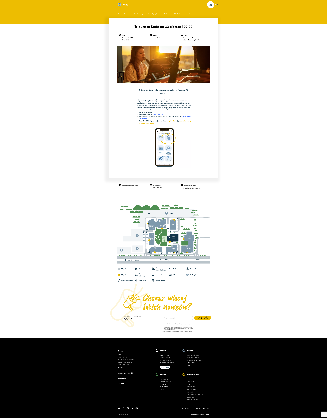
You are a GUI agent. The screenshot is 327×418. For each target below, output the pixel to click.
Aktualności (127, 14)
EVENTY (189, 365)
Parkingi (120, 367)
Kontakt (191, 14)
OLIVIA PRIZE (190, 397)
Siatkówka (167, 14)
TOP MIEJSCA (164, 379)
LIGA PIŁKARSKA (191, 389)
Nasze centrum (165, 355)
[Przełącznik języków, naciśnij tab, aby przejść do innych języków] (216, 5)
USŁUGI (162, 389)
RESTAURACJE (164, 387)
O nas (120, 351)
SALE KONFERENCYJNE (166, 360)
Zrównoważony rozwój (126, 359)
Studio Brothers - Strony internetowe (200, 414)
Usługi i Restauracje (180, 14)
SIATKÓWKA (190, 392)
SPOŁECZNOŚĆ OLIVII (193, 355)
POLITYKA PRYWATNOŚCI (202, 408)
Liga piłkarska (156, 14)
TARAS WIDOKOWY (165, 382)
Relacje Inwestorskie (126, 373)
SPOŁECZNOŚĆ (191, 387)
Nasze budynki (122, 357)
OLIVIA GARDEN (164, 384)
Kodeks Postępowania (125, 362)
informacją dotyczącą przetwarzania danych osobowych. (183, 331)
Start (119, 14)
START (188, 379)
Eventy (136, 14)
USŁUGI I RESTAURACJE (193, 400)
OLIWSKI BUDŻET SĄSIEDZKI (195, 394)
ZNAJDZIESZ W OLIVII (193, 358)
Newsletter (122, 378)
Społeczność (145, 14)
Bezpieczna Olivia (123, 365)
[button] (210, 4)
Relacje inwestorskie (167, 363)
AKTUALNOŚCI (191, 382)
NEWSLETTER (185, 408)
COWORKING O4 (165, 358)
